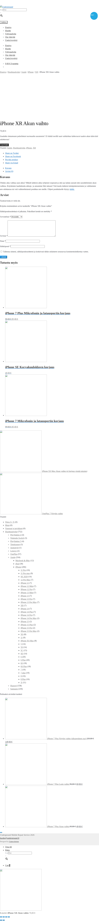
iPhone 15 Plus (27, 625)
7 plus (23, 673)
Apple (23, 72)
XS (22, 634)
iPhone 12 (25, 583)
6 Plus (23, 660)
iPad (17, 564)
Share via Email (11, 163)
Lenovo (13, 551)
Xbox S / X (10, 522)
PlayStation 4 (15, 535)
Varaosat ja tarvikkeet (14, 528)
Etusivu (8, 27)
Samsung (14, 689)
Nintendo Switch (17, 538)
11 (22, 637)
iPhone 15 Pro (26, 628)
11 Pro (23, 570)
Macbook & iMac (22, 560)
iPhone (31, 72)
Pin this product (11, 160)
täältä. (72, 189)
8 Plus (23, 679)
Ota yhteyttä (10, 37)
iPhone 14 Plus (27, 612)
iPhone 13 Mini (27, 593)
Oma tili (8, 847)
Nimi (3, 241)
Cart (7, 865)
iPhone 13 (25, 596)
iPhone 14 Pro (26, 615)
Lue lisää (4, 145)
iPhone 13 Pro (26, 599)
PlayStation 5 (15, 541)
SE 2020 (24, 576)
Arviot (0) (9, 171)
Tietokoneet (15, 544)
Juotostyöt (14, 548)
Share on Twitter (12, 153)
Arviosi (4, 236)
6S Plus (24, 666)
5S (22, 647)
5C (22, 650)
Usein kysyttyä (11, 40)
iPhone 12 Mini (27, 586)
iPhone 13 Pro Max (28, 602)
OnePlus (13, 554)
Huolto (8, 31)
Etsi (1, 10)
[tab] (52, 168)
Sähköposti (5, 246)
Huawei (13, 686)
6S (22, 663)
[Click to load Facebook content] (1, 832)
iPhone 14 (25, 609)
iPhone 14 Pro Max (28, 618)
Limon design (14, 841)
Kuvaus (8, 168)
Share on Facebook (13, 156)
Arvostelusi (5, 217)
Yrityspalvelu (10, 34)
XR (36, 72)
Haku (7, 850)
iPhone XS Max (27, 641)
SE (22, 654)
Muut (7, 525)
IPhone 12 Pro (26, 589)
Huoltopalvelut (14, 72)
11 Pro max (25, 573)
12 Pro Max (25, 580)
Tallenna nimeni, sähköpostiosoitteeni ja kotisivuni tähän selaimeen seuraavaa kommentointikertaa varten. (46, 252)
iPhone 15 (25, 621)
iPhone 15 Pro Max (28, 631)
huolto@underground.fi (9, 838)
